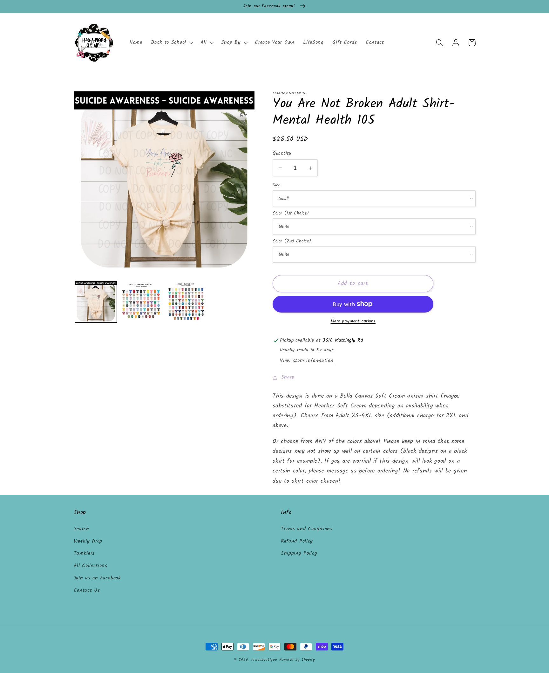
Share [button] (287, 377)
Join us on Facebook (97, 578)
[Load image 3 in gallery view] (186, 301)
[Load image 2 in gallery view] (141, 301)
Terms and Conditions (307, 529)
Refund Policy (297, 541)
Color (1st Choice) (291, 213)
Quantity (282, 153)
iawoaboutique (264, 660)
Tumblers (84, 553)
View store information (306, 361)
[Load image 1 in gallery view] (96, 301)
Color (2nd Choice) (292, 241)
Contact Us (87, 590)
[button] (171, 42)
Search (81, 529)
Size (276, 184)
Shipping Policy (299, 553)
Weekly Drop (88, 541)
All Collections (90, 566)
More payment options (353, 321)
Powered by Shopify (297, 660)
